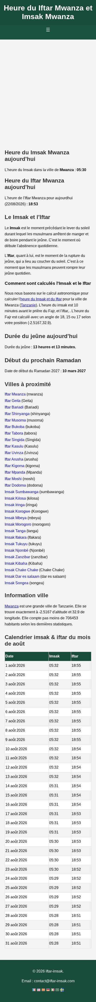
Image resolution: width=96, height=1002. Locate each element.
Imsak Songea (17, 583)
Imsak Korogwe (18, 511)
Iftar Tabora (14, 433)
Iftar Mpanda (15, 472)
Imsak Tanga (16, 531)
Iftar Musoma (16, 420)
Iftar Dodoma (16, 485)
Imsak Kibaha (16, 563)
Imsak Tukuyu (16, 544)
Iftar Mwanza (16, 394)
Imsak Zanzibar (18, 557)
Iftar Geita (13, 401)
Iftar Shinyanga (18, 414)
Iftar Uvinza (14, 453)
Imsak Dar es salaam (22, 576)
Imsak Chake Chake (22, 570)
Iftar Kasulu (14, 446)
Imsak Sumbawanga (22, 492)
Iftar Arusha (14, 459)
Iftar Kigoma (15, 466)
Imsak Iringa (15, 505)
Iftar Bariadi (14, 407)
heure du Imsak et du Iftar (41, 299)
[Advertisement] (48, 90)
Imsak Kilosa (16, 498)
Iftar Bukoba (15, 427)
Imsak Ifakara (16, 537)
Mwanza (12, 606)
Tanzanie (28, 305)
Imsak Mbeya (16, 518)
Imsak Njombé (17, 550)
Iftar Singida (15, 440)
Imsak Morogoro (18, 524)
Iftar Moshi (14, 479)
